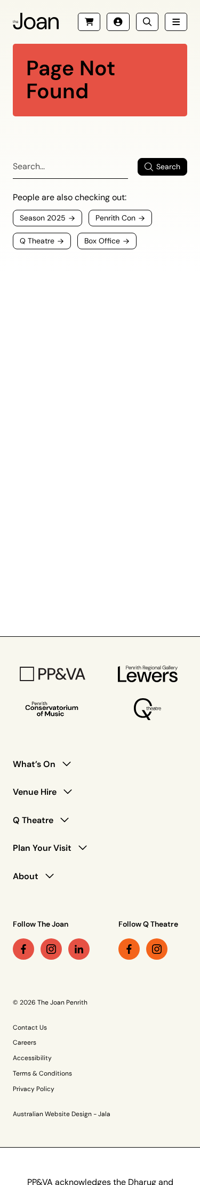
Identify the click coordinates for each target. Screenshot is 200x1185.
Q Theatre (33, 820)
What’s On (34, 764)
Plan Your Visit (42, 848)
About (25, 876)
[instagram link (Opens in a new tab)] (51, 949)
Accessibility (32, 1058)
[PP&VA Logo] (52, 674)
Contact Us (30, 1027)
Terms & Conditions (42, 1073)
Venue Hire (35, 791)
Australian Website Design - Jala (61, 1114)
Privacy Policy (33, 1089)
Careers (24, 1042)
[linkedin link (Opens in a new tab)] (79, 949)
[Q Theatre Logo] (147, 709)
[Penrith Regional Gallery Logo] (148, 674)
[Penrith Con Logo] (52, 709)
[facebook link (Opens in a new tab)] (23, 949)
